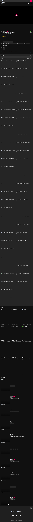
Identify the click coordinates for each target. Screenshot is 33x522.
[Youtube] (20, 516)
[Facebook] (13, 516)
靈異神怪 (23, 436)
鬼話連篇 (11, 434)
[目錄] (1, 3)
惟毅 (3, 43)
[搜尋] (29, 3)
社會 (18, 411)
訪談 (11, 411)
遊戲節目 (12, 398)
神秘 (14, 436)
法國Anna (21, 43)
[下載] (28, 3)
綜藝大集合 (11, 396)
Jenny (27, 43)
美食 (16, 461)
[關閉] (1, 1)
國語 (6, 33)
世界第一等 (11, 421)
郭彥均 (6, 45)
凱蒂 (24, 43)
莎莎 (3, 45)
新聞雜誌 (15, 411)
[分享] (31, 36)
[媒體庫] (31, 3)
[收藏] (30, 36)
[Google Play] (19, 512)
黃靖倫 (8, 43)
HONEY (15, 43)
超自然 (20, 436)
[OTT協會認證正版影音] (31, 32)
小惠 (29, 43)
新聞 (13, 411)
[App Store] (13, 512)
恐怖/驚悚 (12, 436)
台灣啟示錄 (11, 409)
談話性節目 (17, 436)
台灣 (4, 33)
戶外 (14, 398)
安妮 (6, 43)
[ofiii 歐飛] (3, 3)
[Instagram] (16, 516)
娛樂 (18, 474)
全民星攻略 (11, 497)
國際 (11, 474)
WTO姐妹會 (11, 472)
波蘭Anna (18, 43)
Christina (11, 43)
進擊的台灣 (11, 459)
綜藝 (16, 398)
